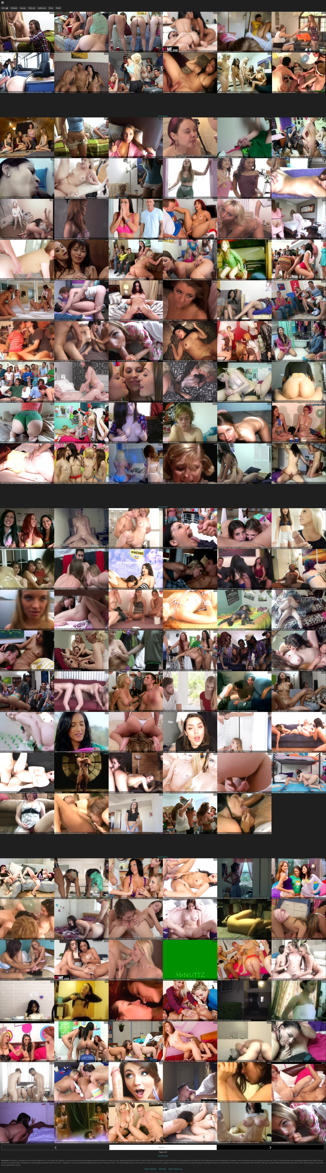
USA (3, 8)
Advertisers (162, 1169)
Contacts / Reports (150, 1169)
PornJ (51, 8)
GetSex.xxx (42, 8)
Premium (14, 8)
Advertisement (163, 116)
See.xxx (23, 8)
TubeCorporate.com (175, 1169)
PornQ (58, 8)
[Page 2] (270, 1147)
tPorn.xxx (32, 8)
